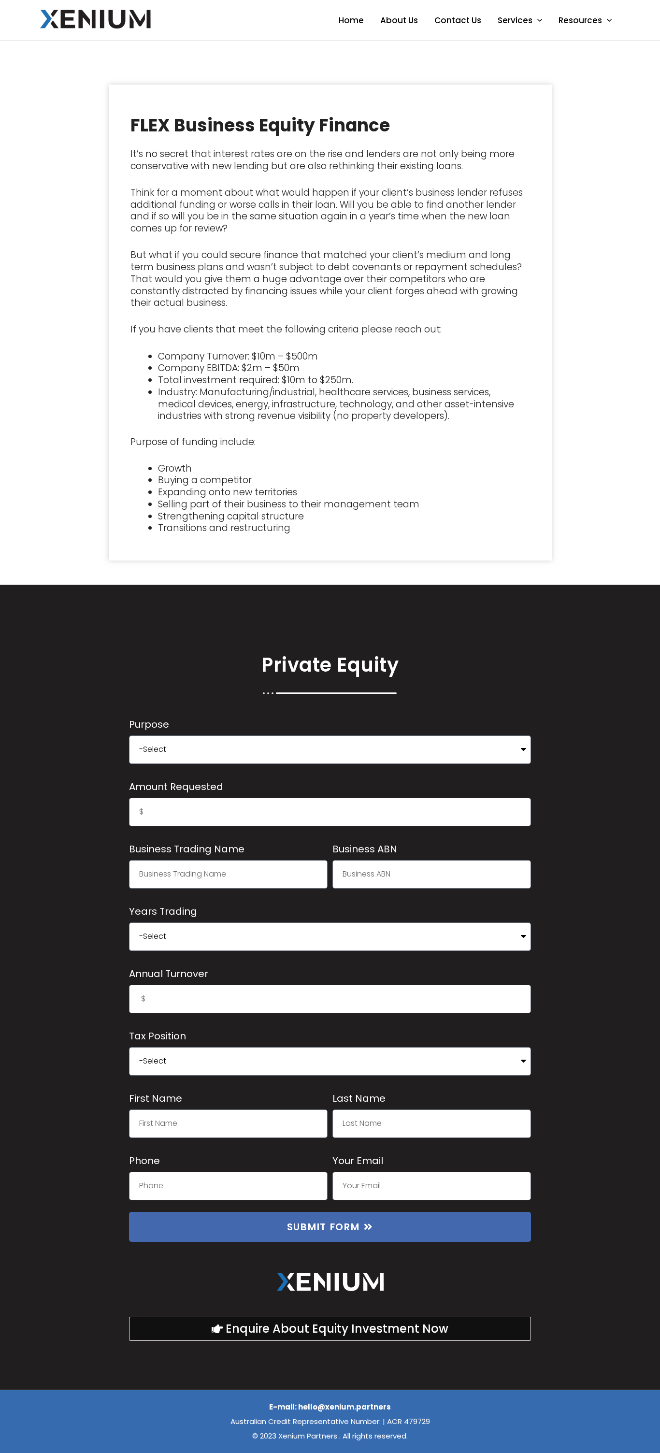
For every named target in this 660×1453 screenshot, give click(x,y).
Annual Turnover (168, 973)
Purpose (149, 724)
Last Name (359, 1098)
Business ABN (364, 849)
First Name (155, 1098)
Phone (144, 1160)
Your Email (357, 1160)
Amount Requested (176, 786)
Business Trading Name (186, 849)
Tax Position (157, 1036)
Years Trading (163, 911)
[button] (537, 20)
